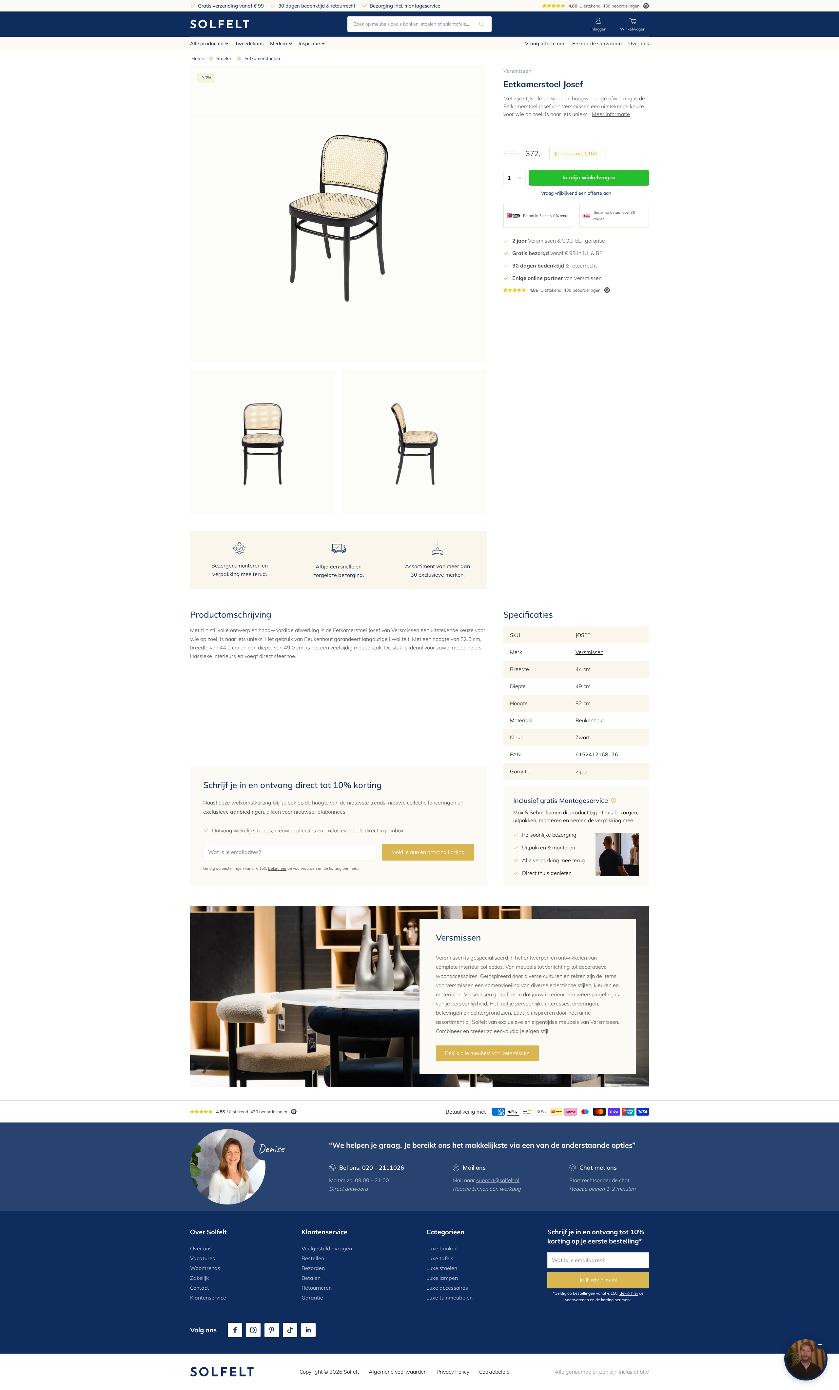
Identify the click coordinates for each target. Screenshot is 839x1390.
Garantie (312, 1297)
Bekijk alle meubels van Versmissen (487, 1053)
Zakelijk (199, 1278)
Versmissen (517, 71)
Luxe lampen (442, 1278)
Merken (278, 43)
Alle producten (207, 43)
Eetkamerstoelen (262, 58)
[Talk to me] (806, 1358)
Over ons (638, 43)
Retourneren (317, 1287)
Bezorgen (313, 1268)
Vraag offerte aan (545, 43)
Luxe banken (442, 1248)
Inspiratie (309, 43)
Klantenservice (208, 1297)
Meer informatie (611, 114)
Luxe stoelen (441, 1268)
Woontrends (205, 1268)
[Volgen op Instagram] (253, 1330)
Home (197, 58)
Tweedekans (249, 43)
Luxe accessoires (447, 1287)
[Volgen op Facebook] (235, 1330)
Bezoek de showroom (597, 43)
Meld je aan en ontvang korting (428, 852)
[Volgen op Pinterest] (272, 1330)
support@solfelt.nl (497, 1180)
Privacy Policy (453, 1371)
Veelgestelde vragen (327, 1248)
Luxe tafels (439, 1258)
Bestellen (313, 1258)
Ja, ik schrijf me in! (598, 1280)
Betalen (311, 1278)
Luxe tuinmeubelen (449, 1297)
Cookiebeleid (494, 1371)
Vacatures (202, 1258)
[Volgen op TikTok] (290, 1330)
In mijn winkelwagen (588, 177)
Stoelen (224, 58)
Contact (199, 1287)
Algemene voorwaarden (398, 1371)
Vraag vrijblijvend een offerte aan (576, 193)
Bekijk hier (277, 868)
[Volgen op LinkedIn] (308, 1330)
